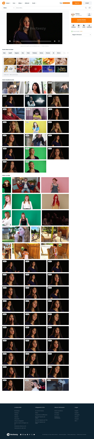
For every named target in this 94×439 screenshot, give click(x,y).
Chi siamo (56, 414)
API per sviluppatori (19, 420)
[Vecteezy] (3, 3)
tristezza (35, 53)
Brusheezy (16, 410)
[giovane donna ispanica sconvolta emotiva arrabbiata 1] (58, 153)
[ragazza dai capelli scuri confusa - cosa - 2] (13, 153)
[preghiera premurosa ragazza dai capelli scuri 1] (35, 293)
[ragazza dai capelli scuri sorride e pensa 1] (35, 319)
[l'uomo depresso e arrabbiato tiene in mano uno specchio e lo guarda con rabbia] (35, 140)
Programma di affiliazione (41, 414)
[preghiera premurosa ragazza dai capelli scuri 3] (58, 332)
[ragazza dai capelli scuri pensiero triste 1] (13, 293)
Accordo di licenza (39, 410)
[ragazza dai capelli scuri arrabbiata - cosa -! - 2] (58, 140)
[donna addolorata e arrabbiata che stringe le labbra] (58, 127)
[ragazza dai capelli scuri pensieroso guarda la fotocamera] (35, 372)
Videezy (16, 414)
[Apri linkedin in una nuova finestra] (25, 434)
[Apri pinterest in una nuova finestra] (27, 434)
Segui (89, 15)
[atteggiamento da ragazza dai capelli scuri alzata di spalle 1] (13, 306)
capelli (10, 53)
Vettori (7, 3)
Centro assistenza (58, 410)
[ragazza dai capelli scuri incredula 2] (13, 372)
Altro (76, 420)
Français (77, 418)
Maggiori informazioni (77, 34)
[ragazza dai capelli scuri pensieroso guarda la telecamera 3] (35, 345)
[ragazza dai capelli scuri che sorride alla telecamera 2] (58, 359)
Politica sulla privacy (71, 434)
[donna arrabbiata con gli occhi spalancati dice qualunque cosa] (35, 153)
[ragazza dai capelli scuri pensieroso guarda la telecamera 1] (35, 332)
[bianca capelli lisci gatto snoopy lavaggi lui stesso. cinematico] (57, 385)
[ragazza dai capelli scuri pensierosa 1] (13, 319)
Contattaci (56, 412)
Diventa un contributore (57, 417)
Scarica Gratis (81, 20)
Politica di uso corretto (81, 434)
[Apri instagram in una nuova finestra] (23, 434)
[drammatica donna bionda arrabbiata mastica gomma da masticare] (35, 166)
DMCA (36, 412)
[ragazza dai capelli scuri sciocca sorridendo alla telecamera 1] (58, 114)
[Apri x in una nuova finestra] (31, 434)
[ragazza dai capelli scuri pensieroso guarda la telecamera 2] (35, 359)
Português (77, 414)
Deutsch (77, 416)
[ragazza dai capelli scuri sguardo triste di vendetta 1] (58, 345)
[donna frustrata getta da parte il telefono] (13, 114)
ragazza (17, 53)
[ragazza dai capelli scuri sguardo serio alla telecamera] (13, 345)
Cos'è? (81, 31)
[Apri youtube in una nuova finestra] (34, 434)
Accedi (87, 3)
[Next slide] (66, 53)
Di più (33, 3)
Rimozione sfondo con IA (20, 426)
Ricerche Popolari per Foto (41, 420)
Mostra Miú (61, 69)
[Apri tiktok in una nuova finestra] (29, 434)
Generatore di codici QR (20, 428)
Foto (14, 3)
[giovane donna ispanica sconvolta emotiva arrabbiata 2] (13, 166)
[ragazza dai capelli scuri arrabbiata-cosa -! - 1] (13, 266)
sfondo (59, 53)
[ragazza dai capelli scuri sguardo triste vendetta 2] (13, 359)
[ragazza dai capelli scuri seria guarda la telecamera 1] (58, 319)
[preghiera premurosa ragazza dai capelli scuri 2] (12, 385)
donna (41, 53)
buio (4, 53)
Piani (61, 3)
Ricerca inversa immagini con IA (21, 423)
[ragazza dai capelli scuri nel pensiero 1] (58, 306)
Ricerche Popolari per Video (40, 422)
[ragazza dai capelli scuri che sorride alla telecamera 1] (35, 306)
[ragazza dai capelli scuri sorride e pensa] (58, 372)
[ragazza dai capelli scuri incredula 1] (13, 332)
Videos (20, 3)
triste (28, 53)
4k (53, 53)
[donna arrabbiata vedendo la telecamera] (13, 127)
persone (48, 53)
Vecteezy (16, 412)
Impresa (16, 416)
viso (23, 53)
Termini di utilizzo (62, 434)
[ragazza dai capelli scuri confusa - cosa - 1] (13, 101)
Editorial (27, 3)
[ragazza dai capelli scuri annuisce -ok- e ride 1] (58, 293)
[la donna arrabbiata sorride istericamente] (58, 101)
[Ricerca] (86, 8)
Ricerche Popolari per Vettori (40, 417)
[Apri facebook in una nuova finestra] (20, 434)
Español (76, 412)
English (76, 410)
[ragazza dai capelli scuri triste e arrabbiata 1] (13, 140)
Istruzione (16, 418)
